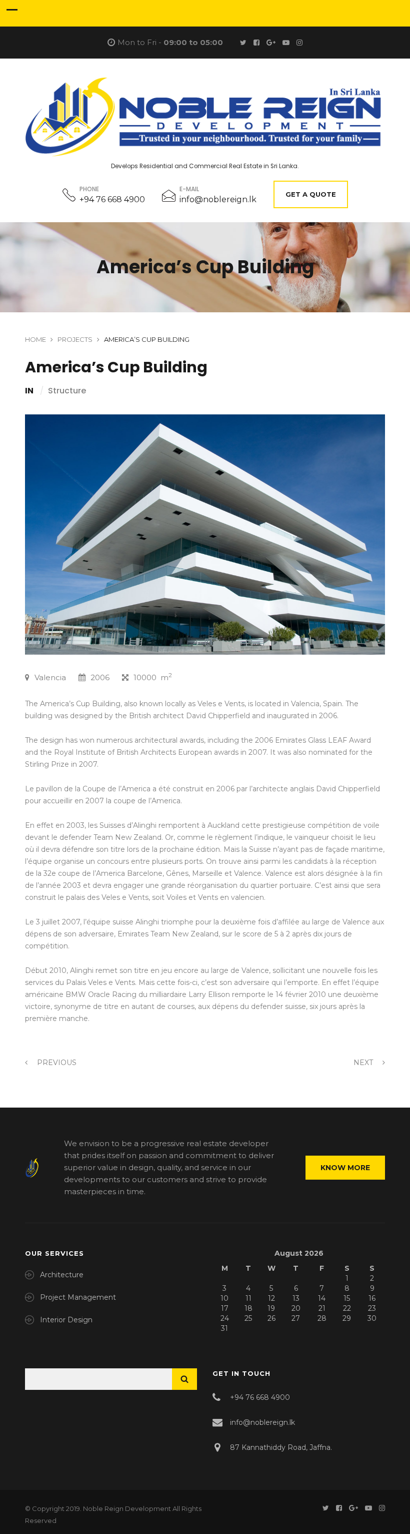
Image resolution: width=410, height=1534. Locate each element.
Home (35, 339)
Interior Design (66, 1319)
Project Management (78, 1297)
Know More (345, 1167)
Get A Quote (311, 194)
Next (364, 1062)
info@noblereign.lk (218, 199)
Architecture (62, 1274)
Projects (75, 339)
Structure (67, 390)
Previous (55, 1062)
